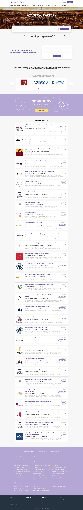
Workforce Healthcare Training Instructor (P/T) (35, 243)
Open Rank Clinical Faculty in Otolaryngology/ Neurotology (38, 379)
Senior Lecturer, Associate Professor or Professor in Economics (39, 171)
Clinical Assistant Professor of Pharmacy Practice (36, 327)
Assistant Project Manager (31, 212)
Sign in (64, 2)
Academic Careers (36, 508)
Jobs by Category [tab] (28, 451)
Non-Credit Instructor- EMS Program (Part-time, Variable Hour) (39, 284)
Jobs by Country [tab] (54, 451)
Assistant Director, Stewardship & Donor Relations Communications (40, 412)
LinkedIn (61, 502)
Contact (11, 499)
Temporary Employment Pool (31, 337)
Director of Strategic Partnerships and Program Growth (37, 274)
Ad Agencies (28, 500)
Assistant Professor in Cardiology (32, 202)
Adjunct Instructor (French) (31, 317)
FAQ (11, 500)
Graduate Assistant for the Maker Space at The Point (37, 253)
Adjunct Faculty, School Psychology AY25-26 (35, 233)
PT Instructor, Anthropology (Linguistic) (34, 222)
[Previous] (12, 83)
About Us (12, 502)
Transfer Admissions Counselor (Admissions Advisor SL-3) (38, 401)
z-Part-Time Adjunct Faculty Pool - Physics (34, 358)
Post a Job (41, 110)
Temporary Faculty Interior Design (32, 369)
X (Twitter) (62, 499)
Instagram (62, 501)
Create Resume (45, 500)
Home (11, 497)
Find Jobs (64, 28)
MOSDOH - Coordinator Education (32, 181)
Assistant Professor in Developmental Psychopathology (37, 148)
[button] (6, 18)
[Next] (71, 83)
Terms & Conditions (14, 504)
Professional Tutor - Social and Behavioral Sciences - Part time (39, 138)
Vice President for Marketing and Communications (36, 160)
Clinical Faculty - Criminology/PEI (32, 348)
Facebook (61, 497)
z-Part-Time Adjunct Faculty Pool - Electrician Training (37, 306)
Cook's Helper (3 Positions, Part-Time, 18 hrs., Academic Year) (39, 263)
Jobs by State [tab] (41, 451)
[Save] (55, 125)
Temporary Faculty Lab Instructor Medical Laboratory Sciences (39, 422)
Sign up (70, 2)
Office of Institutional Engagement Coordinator (35, 192)
